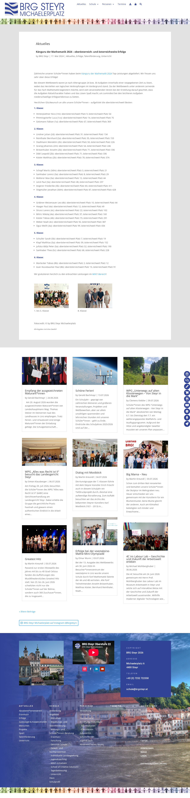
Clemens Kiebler (137, 400)
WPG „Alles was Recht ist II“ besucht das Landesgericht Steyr (42, 474)
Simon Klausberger (37, 481)
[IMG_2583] (95, 296)
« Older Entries (42, 611)
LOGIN (144, 756)
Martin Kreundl (35, 563)
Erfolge (79, 56)
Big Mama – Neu (136, 474)
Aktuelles (81, 4)
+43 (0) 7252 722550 (137, 678)
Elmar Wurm (85, 558)
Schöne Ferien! (85, 390)
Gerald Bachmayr (36, 397)
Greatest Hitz (33, 559)
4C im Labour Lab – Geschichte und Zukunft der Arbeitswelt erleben (145, 559)
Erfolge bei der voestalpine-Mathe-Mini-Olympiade (93, 552)
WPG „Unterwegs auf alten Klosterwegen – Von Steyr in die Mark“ (143, 393)
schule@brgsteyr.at (137, 689)
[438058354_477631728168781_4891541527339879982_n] (51, 296)
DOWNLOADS (147, 748)
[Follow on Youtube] (102, 669)
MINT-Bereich (99, 274)
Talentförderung (92, 56)
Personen (106, 4)
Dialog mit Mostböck (88, 472)
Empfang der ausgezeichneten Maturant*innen (44, 392)
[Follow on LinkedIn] (96, 669)
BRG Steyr (44, 56)
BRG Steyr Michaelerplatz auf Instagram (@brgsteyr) (50, 622)
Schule (92, 4)
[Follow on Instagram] (84, 669)
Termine (122, 4)
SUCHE (144, 752)
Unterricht (106, 56)
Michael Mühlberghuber (141, 566)
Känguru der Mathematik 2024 (96, 73)
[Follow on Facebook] (90, 669)
